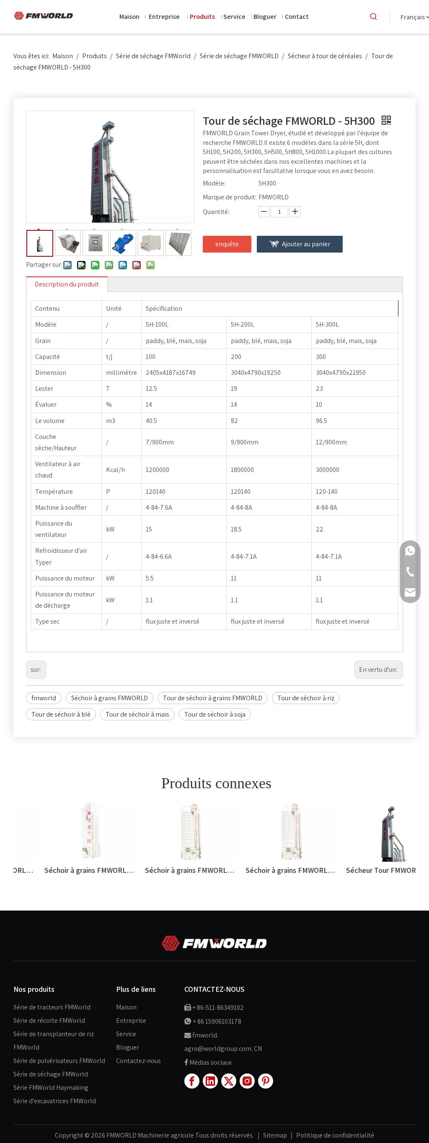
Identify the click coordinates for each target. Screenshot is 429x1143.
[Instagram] (247, 1081)
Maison (126, 1007)
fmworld (43, 698)
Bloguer (127, 1047)
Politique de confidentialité (335, 1135)
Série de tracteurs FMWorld (51, 1007)
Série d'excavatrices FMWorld (54, 1101)
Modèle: (214, 183)
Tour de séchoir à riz (305, 698)
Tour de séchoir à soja (215, 714)
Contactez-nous (138, 1060)
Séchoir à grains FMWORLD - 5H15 (64, 870)
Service (126, 1033)
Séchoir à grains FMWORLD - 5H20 (164, 870)
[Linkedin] (210, 1081)
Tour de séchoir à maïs (137, 714)
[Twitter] (228, 1081)
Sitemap (275, 1135)
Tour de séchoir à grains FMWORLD (212, 698)
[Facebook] (191, 1081)
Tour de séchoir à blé (60, 714)
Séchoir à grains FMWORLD (109, 698)
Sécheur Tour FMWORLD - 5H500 (365, 870)
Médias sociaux (210, 1062)
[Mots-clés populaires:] (373, 16)
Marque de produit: (229, 197)
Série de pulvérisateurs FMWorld (59, 1060)
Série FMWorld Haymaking (50, 1087)
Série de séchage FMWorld (50, 1074)
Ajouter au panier (306, 244)
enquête (227, 244)
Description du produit (67, 284)
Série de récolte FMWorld (49, 1020)
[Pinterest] (265, 1081)
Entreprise (131, 1020)
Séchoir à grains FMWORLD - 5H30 (265, 870)
